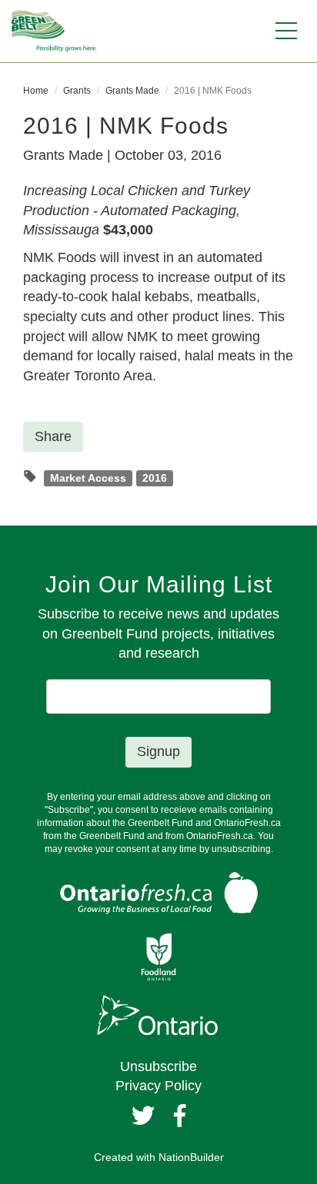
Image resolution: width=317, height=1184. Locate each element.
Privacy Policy (158, 1085)
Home (35, 90)
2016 (154, 477)
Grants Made (132, 90)
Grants (77, 90)
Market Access (88, 477)
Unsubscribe (158, 1066)
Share (53, 436)
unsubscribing (241, 849)
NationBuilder (191, 1157)
